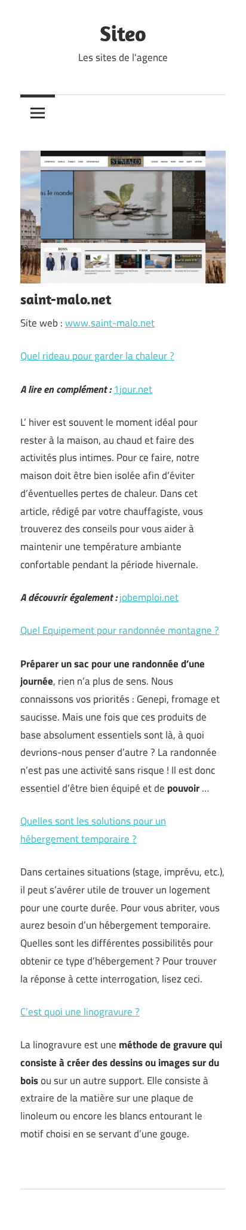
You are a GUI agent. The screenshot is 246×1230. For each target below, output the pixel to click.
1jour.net (132, 389)
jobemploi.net (149, 597)
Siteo (123, 33)
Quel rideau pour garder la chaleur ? (97, 356)
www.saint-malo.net (110, 323)
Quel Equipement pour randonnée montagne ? (119, 630)
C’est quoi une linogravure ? (80, 1012)
